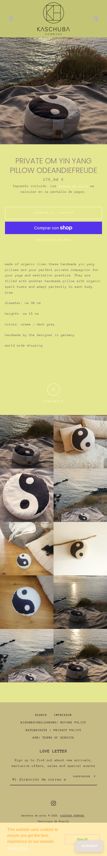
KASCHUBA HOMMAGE (72, 815)
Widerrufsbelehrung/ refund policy (53, 722)
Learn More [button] (18, 848)
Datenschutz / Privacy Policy (53, 730)
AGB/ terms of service (53, 737)
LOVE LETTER (53, 751)
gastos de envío (73, 186)
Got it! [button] (82, 839)
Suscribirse (81, 776)
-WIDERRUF (89, 846)
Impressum (63, 715)
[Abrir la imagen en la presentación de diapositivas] (53, 90)
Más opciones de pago (53, 239)
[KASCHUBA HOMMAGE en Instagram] (53, 803)
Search (41, 715)
